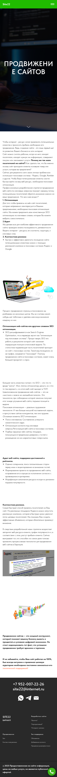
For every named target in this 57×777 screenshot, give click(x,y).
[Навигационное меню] (52, 4)
